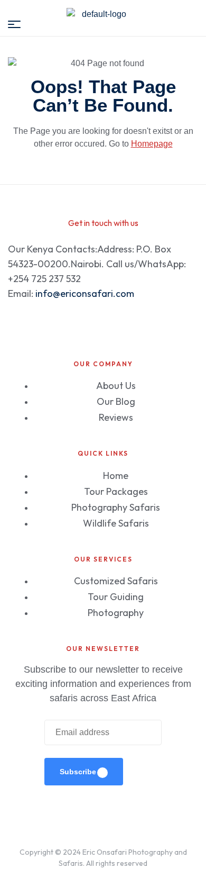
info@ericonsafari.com (84, 293)
